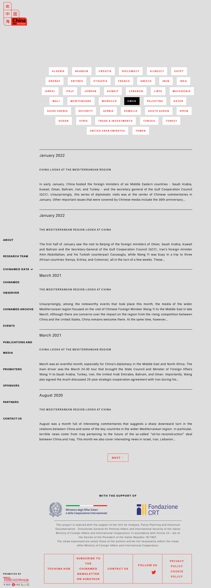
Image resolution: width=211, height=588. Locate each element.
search (194, 20)
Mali (56, 101)
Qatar (178, 101)
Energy (54, 81)
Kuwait (113, 91)
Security (86, 111)
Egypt (179, 71)
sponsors (11, 385)
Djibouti (157, 71)
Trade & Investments (115, 120)
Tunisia (149, 120)
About (8, 240)
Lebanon (136, 91)
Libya (158, 91)
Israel (50, 91)
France (124, 81)
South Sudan (158, 111)
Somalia (131, 111)
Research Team (15, 256)
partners (11, 402)
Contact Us (12, 418)
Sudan (64, 120)
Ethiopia (101, 81)
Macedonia (182, 91)
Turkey (171, 120)
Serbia (108, 111)
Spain (184, 111)
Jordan (90, 91)
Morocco (109, 101)
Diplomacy (130, 71)
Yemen (141, 130)
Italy (70, 91)
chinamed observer (11, 287)
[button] (18, 269)
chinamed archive (18, 309)
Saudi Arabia (57, 111)
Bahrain (81, 71)
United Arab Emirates (107, 130)
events (9, 325)
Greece (146, 81)
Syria (83, 120)
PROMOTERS (12, 369)
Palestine (155, 101)
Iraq (183, 81)
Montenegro (80, 101)
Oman (131, 101)
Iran (166, 81)
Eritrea (77, 81)
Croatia (105, 71)
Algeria (58, 71)
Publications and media (17, 347)
